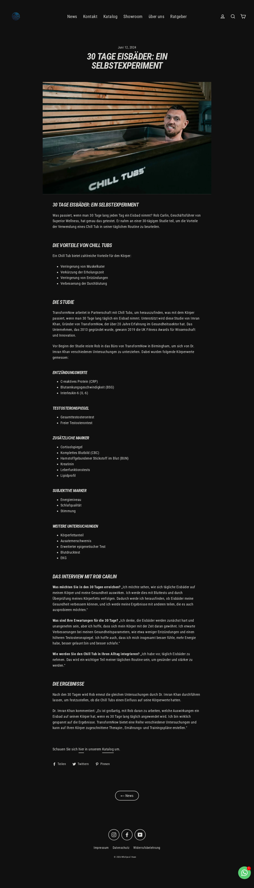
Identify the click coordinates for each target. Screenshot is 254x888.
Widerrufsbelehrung (146, 848)
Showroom (133, 16)
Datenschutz (121, 848)
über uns (157, 16)
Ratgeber (178, 16)
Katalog (110, 16)
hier (81, 749)
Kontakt (90, 16)
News (72, 16)
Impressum (101, 848)
